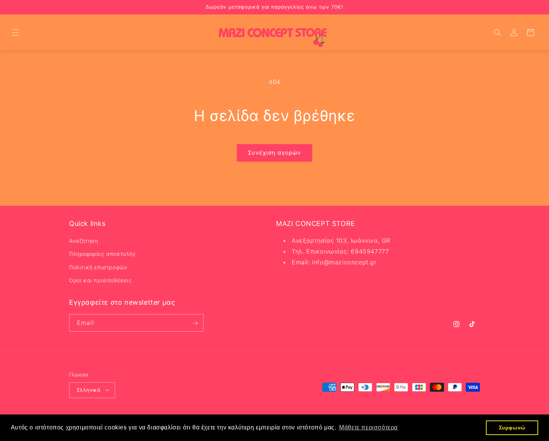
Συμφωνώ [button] (512, 428)
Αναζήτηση (83, 241)
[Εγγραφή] (195, 323)
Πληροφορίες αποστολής (102, 254)
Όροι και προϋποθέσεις (100, 280)
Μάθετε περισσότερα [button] (368, 427)
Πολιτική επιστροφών (98, 267)
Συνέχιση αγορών (274, 152)
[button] (15, 32)
